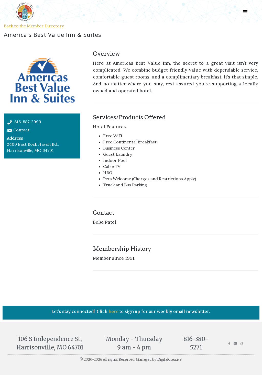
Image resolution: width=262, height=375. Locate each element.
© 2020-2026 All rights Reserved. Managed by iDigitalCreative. (131, 359)
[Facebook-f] (229, 343)
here (113, 311)
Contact (21, 129)
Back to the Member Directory (34, 25)
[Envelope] (235, 343)
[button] (245, 11)
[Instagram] (241, 343)
